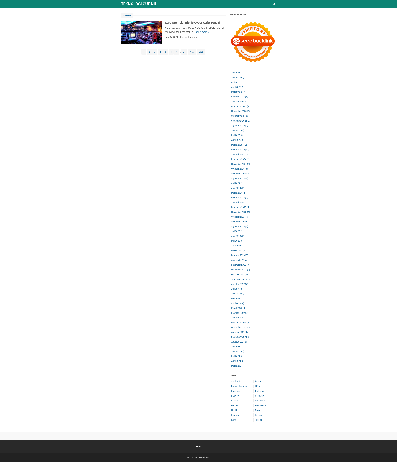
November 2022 (240, 269)
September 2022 (240, 279)
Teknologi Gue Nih (139, 4)
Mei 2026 (237, 82)
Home (198, 446)
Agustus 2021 (240, 341)
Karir (233, 420)
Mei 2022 (237, 298)
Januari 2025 (240, 154)
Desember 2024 (240, 159)
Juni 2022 (237, 293)
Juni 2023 (237, 236)
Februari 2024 (239, 197)
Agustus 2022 (239, 284)
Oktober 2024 (239, 169)
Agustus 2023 (239, 226)
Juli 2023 (237, 231)
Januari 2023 (239, 260)
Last (200, 52)
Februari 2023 (239, 255)
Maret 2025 (239, 145)
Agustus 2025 (239, 125)
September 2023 (240, 221)
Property (259, 410)
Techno (258, 420)
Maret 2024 (238, 193)
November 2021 (240, 327)
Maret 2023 (238, 250)
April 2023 (237, 245)
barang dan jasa (239, 386)
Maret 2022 (238, 308)
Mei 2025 (237, 135)
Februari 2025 (240, 149)
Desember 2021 (240, 322)
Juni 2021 (237, 351)
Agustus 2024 (239, 178)
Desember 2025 (240, 106)
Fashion (235, 396)
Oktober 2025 (239, 116)
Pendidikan (260, 405)
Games (234, 405)
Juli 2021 (237, 346)
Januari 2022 (239, 317)
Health (234, 410)
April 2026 (237, 87)
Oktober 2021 (239, 332)
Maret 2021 (238, 366)
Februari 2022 (239, 313)
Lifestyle (259, 386)
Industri (235, 415)
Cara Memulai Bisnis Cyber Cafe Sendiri (192, 22)
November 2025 (240, 111)
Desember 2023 (240, 207)
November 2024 (240, 164)
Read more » (202, 32)
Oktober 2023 (239, 217)
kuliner (258, 381)
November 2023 (240, 212)
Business (127, 15)
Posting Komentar (189, 37)
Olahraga (259, 391)
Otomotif (259, 396)
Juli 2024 (237, 183)
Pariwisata (260, 400)
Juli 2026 (237, 72)
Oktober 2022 (239, 274)
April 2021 (237, 361)
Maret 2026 (238, 92)
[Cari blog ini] (274, 4)
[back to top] (391, 455)
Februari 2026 (239, 96)
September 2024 (240, 173)
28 (184, 52)
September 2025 (240, 120)
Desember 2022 (240, 265)
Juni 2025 (237, 130)
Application (236, 381)
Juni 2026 (237, 77)
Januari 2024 (239, 202)
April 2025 (237, 140)
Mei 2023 (237, 241)
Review (258, 415)
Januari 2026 (239, 101)
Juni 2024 (237, 188)
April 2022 (237, 303)
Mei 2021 (237, 356)
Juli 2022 (237, 289)
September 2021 (240, 337)
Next (192, 52)
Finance (235, 400)
